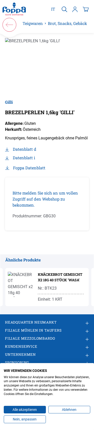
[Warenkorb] (85, 9)
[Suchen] (64, 9)
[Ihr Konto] (75, 9)
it (53, 9)
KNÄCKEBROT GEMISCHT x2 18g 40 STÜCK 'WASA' (60, 277)
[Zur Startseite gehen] (14, 9)
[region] (47, 66)
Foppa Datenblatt (29, 167)
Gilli (9, 102)
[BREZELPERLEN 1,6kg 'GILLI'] (47, 66)
